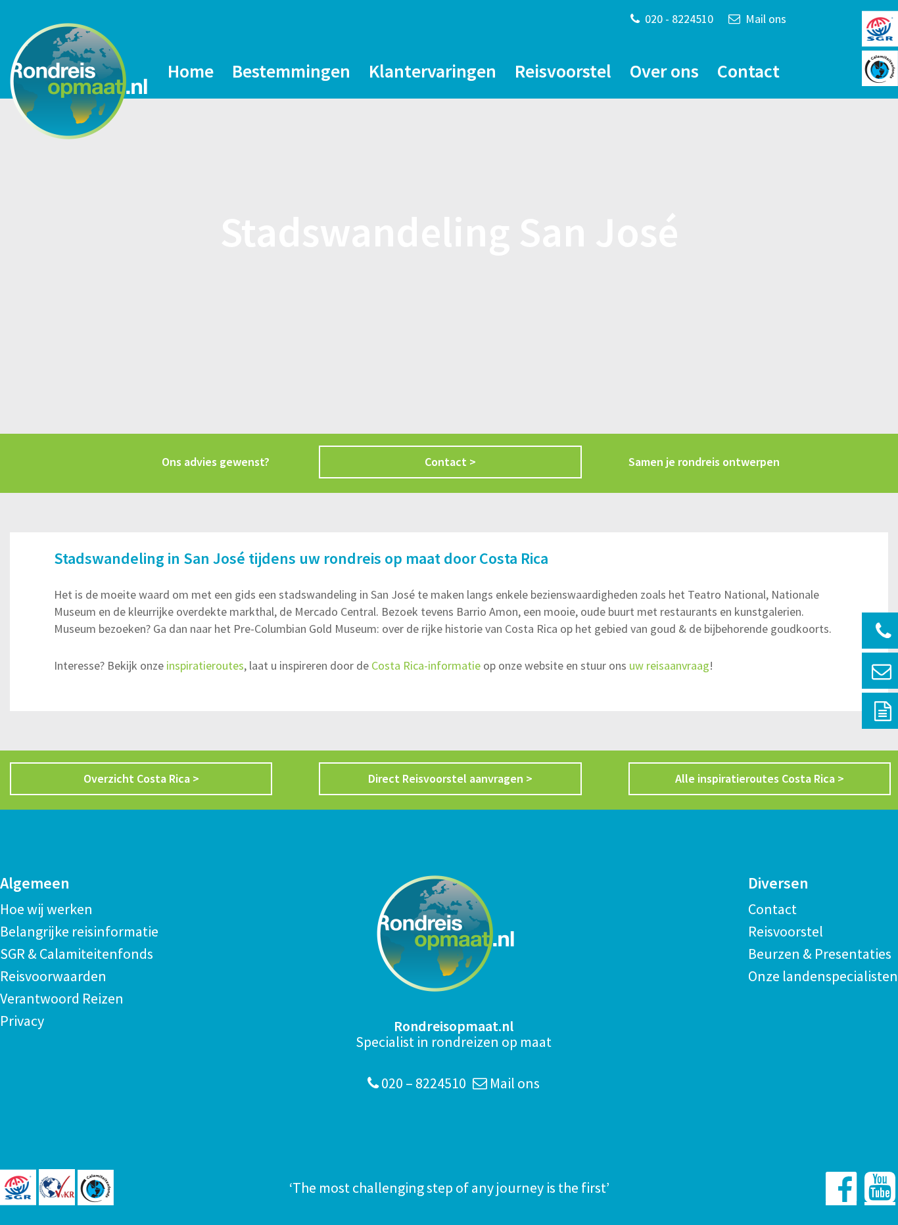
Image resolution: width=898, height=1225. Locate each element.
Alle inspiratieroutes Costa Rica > (759, 778)
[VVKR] (57, 1187)
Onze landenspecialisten (823, 976)
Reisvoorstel (563, 71)
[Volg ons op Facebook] (841, 1187)
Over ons (664, 71)
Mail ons (764, 18)
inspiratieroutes (204, 665)
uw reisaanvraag (669, 665)
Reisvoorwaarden (53, 976)
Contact (748, 71)
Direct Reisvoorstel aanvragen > (450, 778)
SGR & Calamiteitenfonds (76, 953)
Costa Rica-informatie (426, 665)
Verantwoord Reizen (62, 998)
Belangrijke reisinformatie (79, 931)
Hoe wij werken (46, 909)
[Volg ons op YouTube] (880, 1187)
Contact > (450, 461)
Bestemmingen (291, 71)
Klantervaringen (432, 71)
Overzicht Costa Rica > (141, 778)
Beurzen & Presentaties (819, 953)
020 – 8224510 (422, 1083)
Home (191, 71)
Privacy (22, 1020)
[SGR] (18, 1187)
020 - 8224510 (677, 18)
